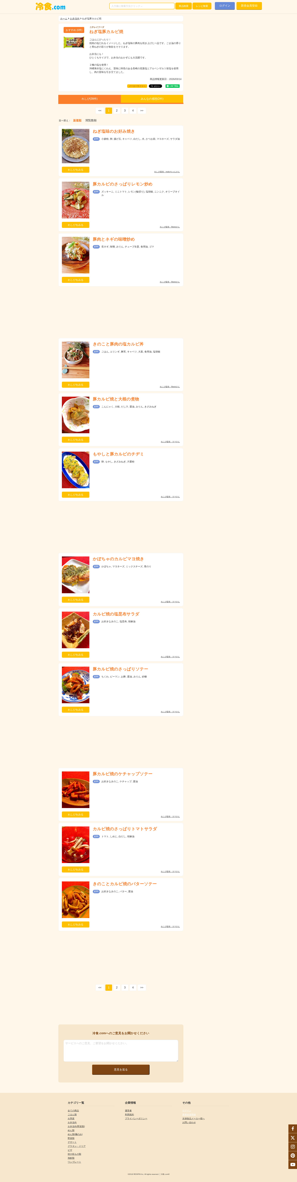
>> (141, 110)
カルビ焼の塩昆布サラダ (116, 614)
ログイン (224, 5)
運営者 (128, 1110)
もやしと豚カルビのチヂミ (118, 454)
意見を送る (121, 1069)
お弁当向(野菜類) (76, 1126)
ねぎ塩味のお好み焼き (114, 131)
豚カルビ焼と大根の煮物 (116, 399)
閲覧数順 (91, 120)
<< (99, 110)
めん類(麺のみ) (75, 1134)
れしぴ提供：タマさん (170, 442)
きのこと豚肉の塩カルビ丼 (118, 344)
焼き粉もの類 (74, 1154)
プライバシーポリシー (136, 1118)
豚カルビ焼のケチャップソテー (122, 773)
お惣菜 (71, 1118)
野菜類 (71, 1138)
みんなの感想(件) (152, 98)
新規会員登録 (249, 5)
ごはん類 (72, 1114)
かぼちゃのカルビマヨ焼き (118, 558)
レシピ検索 (202, 6)
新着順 (77, 120)
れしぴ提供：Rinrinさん (170, 227)
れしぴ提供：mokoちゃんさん (167, 172)
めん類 (71, 1130)
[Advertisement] (120, 312)
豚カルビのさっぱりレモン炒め (123, 184)
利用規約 (129, 1114)
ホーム (63, 18)
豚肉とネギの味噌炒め (114, 239)
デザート (72, 1142)
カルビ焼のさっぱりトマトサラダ (125, 828)
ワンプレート (74, 1162)
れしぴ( (89, 98)
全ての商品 (73, 1110)
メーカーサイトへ (137, 86)
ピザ (70, 1150)
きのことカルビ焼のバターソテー (125, 883)
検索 (183, 6)
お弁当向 (75, 18)
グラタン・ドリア (77, 1146)
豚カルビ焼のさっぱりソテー (120, 669)
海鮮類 (71, 1158)
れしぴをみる (75, 169)
